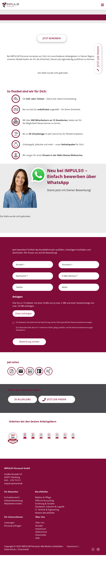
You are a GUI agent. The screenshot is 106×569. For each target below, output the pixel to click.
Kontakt (39, 525)
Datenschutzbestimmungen (81, 322)
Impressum (40, 528)
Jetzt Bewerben (52, 38)
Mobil (64, 287)
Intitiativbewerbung (13, 500)
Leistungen (9, 522)
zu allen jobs (22, 399)
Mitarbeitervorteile (13, 503)
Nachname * (22, 275)
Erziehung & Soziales (45, 503)
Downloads (40, 534)
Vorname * (67, 264)
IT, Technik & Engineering (47, 509)
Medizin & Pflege (43, 497)
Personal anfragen (12, 525)
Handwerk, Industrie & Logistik (49, 506)
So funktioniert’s (12, 497)
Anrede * (20, 264)
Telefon (19, 287)
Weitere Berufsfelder (45, 512)
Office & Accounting (44, 500)
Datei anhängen (23, 313)
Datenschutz (41, 531)
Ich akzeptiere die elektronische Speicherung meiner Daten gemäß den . (54, 322)
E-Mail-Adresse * (70, 275)
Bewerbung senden (29, 341)
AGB (37, 538)
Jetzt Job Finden (56, 399)
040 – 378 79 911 (12, 480)
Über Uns (39, 522)
